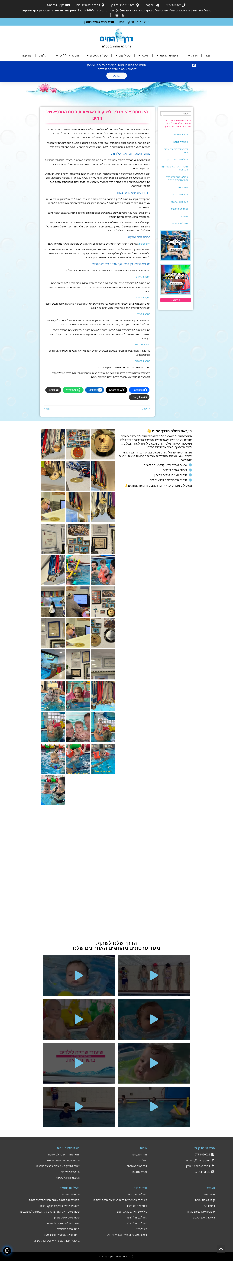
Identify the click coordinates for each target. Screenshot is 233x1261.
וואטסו (145, 55)
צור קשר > (176, 300)
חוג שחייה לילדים (69, 55)
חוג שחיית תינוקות (170, 55)
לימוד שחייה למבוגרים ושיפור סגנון (176, 151)
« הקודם (146, 408)
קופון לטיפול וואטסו (180, 223)
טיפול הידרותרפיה (180, 134)
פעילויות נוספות (98, 55)
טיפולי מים (124, 55)
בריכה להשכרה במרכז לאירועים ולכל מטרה (175, 168)
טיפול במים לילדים (180, 194)
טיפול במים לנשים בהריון (178, 159)
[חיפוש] (163, 115)
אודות (194, 55)
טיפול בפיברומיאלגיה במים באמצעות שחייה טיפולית (177, 179)
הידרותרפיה (144, 243)
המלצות (43, 55)
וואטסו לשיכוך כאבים (179, 208)
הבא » (47, 408)
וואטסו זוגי (184, 216)
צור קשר (26, 55)
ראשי (208, 55)
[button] (154, 976)
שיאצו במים (183, 187)
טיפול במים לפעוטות (179, 201)
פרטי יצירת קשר (204, 1148)
